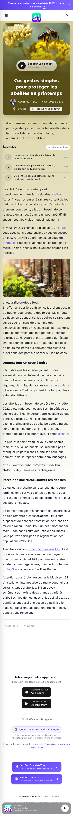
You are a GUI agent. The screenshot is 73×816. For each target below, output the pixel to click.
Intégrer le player (60, 147)
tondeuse (9, 242)
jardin (62, 227)
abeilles (56, 194)
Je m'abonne (37, 6)
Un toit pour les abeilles (44, 549)
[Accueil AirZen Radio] (36, 15)
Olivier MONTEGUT (28, 101)
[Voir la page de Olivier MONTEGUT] (13, 102)
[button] (36, 808)
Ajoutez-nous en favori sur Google (39, 729)
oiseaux (63, 433)
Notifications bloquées (36, 719)
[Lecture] (65, 808)
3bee (15, 569)
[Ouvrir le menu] (6, 15)
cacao (57, 385)
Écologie (14, 28)
